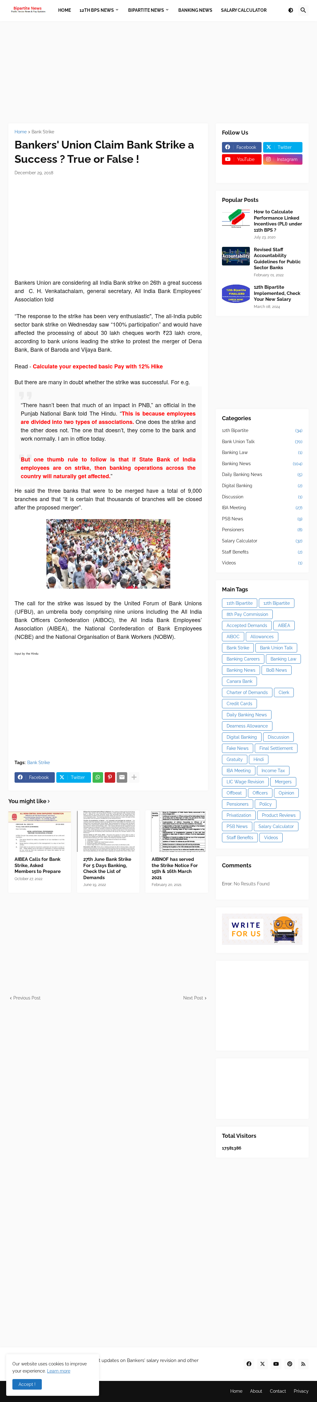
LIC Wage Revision (245, 781)
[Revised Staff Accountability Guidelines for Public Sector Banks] (236, 256)
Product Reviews (279, 815)
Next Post (193, 997)
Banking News (262, 463)
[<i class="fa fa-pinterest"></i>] (242, 171)
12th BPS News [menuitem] (97, 10)
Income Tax (273, 770)
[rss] (303, 1364)
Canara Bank (239, 681)
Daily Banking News (262, 474)
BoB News (276, 670)
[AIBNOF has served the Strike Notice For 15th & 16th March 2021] (176, 831)
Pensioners (262, 529)
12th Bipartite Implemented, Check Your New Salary (277, 293)
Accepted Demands (247, 625)
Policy (265, 804)
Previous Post (27, 997)
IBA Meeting (262, 507)
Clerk (284, 692)
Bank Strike (43, 132)
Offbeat (234, 792)
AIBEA (284, 625)
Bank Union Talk (262, 441)
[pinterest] (289, 1364)
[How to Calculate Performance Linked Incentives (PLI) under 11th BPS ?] (236, 218)
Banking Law (262, 452)
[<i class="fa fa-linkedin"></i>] (283, 171)
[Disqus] (108, 1078)
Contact (278, 1391)
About (256, 1391)
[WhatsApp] (98, 777)
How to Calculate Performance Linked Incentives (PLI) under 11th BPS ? (278, 221)
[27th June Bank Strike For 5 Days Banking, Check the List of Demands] (108, 831)
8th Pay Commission (247, 614)
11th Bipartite (240, 603)
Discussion (262, 496)
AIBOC (233, 636)
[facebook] (249, 1364)
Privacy (301, 1391)
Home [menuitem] (64, 10)
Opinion (286, 792)
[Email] (122, 777)
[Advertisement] (158, 72)
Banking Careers (243, 658)
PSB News (262, 518)
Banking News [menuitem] (195, 10)
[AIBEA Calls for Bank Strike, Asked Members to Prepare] (39, 831)
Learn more (58, 1371)
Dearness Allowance (247, 725)
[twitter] (262, 1364)
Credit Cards (239, 703)
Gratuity (235, 759)
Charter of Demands (247, 692)
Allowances (262, 636)
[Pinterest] (110, 777)
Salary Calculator (262, 540)
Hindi (259, 759)
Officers (260, 792)
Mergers (283, 781)
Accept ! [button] (27, 1384)
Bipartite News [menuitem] (146, 10)
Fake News (238, 748)
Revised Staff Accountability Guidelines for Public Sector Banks (277, 259)
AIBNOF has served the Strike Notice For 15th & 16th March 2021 (175, 868)
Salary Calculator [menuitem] (244, 10)
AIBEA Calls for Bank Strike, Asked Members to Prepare (38, 865)
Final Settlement (276, 748)
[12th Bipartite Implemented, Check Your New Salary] (236, 293)
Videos (262, 562)
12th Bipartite (262, 430)
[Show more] (134, 777)
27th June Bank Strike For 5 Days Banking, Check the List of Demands (107, 868)
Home (21, 132)
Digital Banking (262, 485)
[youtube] (276, 1364)
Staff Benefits (262, 552)
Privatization (239, 815)
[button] (290, 10)
